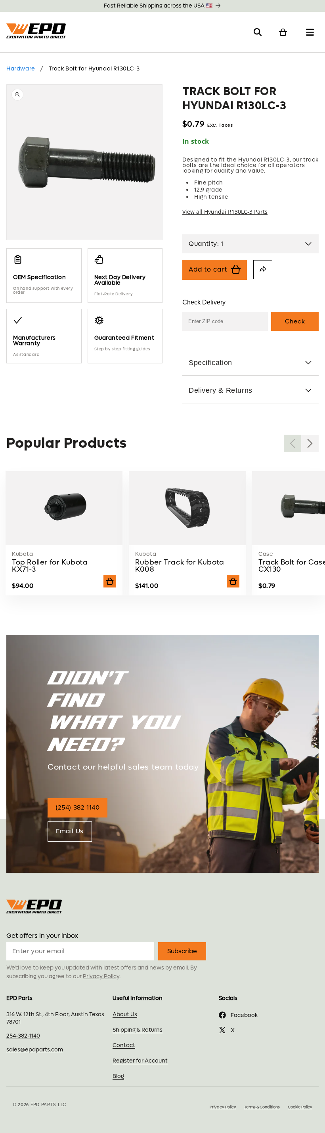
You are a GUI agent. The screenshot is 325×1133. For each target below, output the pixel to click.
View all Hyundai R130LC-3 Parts (225, 212)
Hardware (20, 68)
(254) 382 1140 (77, 807)
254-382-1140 (23, 1036)
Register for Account (140, 1061)
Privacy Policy (101, 976)
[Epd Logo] (37, 32)
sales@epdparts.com (34, 1049)
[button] (257, 32)
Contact (124, 1045)
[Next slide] (310, 443)
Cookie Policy (300, 1107)
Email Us (70, 831)
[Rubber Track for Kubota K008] (187, 539)
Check (295, 321)
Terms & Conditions (262, 1107)
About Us (125, 1014)
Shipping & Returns (137, 1030)
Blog (118, 1076)
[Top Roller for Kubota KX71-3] (64, 539)
